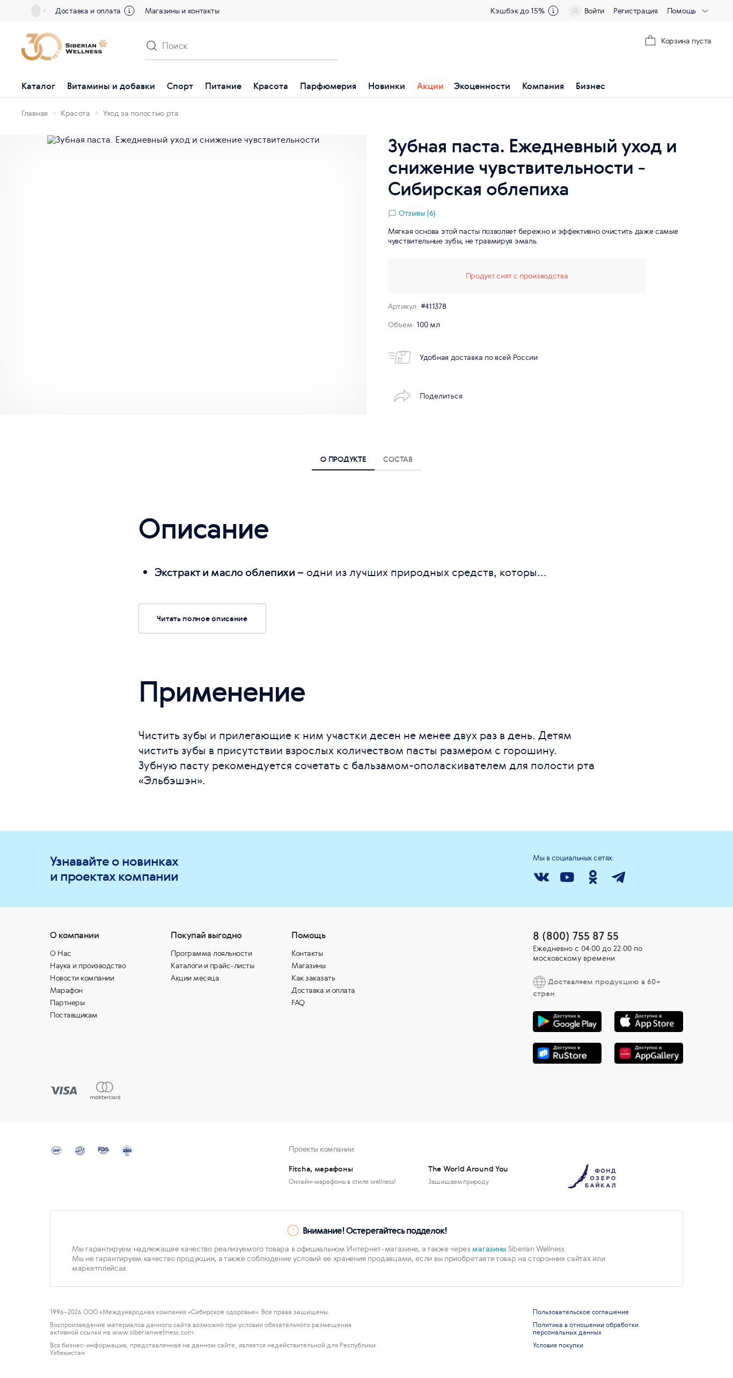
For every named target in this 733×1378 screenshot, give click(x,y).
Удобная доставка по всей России (479, 357)
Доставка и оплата (88, 11)
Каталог (38, 86)
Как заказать (313, 978)
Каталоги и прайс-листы (212, 965)
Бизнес (590, 86)
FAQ (298, 1002)
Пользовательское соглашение (581, 1312)
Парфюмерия (328, 86)
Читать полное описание (202, 618)
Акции (430, 86)
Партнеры (67, 1002)
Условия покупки (558, 1345)
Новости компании (82, 978)
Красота (270, 86)
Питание (223, 86)
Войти (594, 11)
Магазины (308, 965)
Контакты (306, 953)
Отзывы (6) (417, 213)
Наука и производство (88, 965)
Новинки (386, 86)
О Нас (60, 953)
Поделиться (441, 396)
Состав (397, 459)
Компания (543, 86)
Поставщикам (74, 1015)
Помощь (681, 11)
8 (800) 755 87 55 (576, 936)
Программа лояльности (211, 953)
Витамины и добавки (111, 86)
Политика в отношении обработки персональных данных (586, 1328)
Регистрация (635, 11)
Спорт (180, 86)
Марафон (66, 990)
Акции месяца (195, 978)
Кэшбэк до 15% (517, 11)
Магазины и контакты (182, 11)
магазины (489, 1249)
